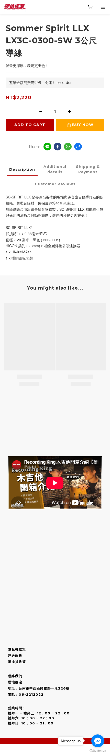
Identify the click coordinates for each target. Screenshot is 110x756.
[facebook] (57, 146)
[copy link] (78, 146)
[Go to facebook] (97, 740)
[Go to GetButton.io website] (98, 750)
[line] (47, 146)
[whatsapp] (68, 146)
